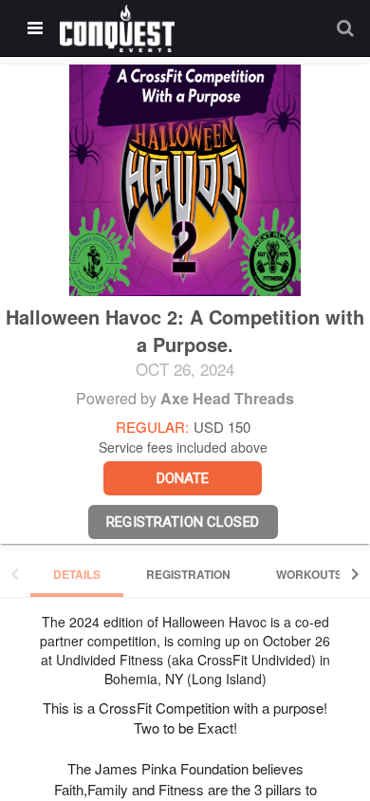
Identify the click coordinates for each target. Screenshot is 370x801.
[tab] (76, 574)
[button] (117, 28)
